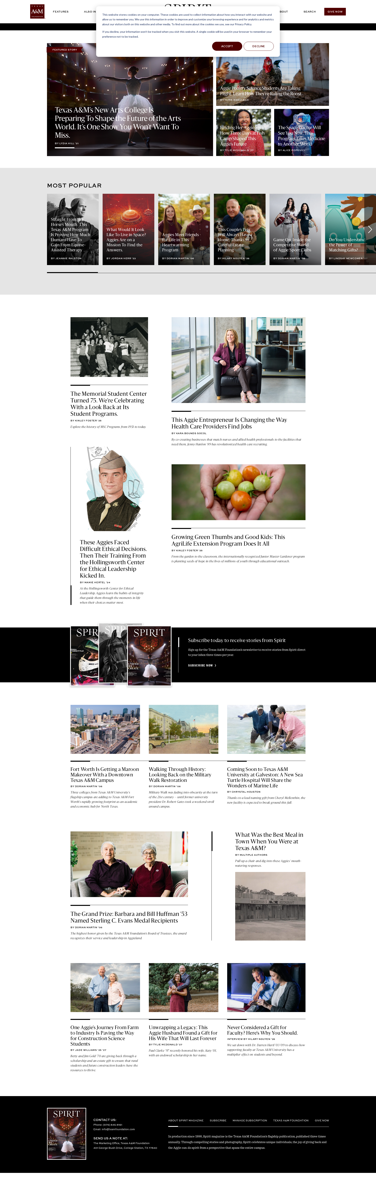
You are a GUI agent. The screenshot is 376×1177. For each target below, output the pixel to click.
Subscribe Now (200, 665)
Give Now (335, 11)
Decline (258, 46)
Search (310, 11)
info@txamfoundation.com (118, 1129)
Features (61, 11)
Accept (227, 46)
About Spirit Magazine (185, 1120)
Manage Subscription (250, 1120)
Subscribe (218, 1120)
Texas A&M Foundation (291, 1120)
